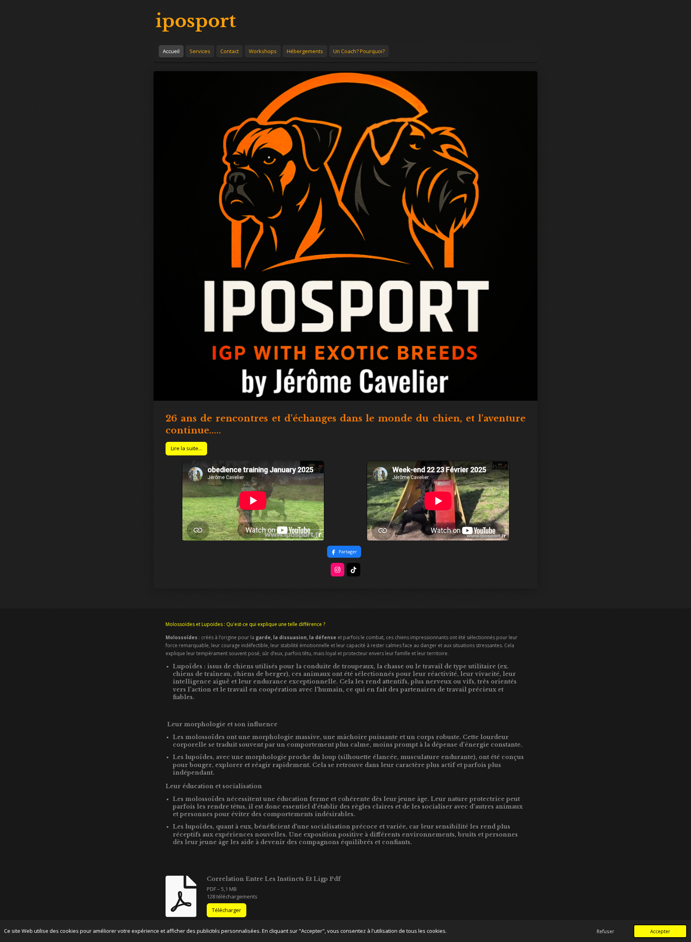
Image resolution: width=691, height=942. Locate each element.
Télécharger (226, 910)
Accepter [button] (660, 931)
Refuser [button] (605, 931)
